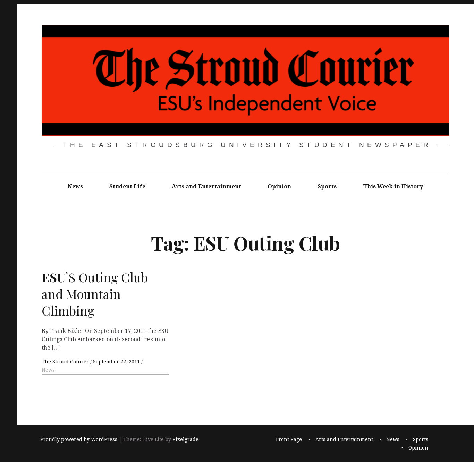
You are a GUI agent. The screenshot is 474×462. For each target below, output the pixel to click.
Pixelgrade (185, 439)
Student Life (127, 186)
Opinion (279, 186)
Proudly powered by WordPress (78, 439)
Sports (327, 186)
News (75, 186)
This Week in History (393, 186)
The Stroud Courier (66, 361)
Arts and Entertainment (206, 186)
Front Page (289, 439)
